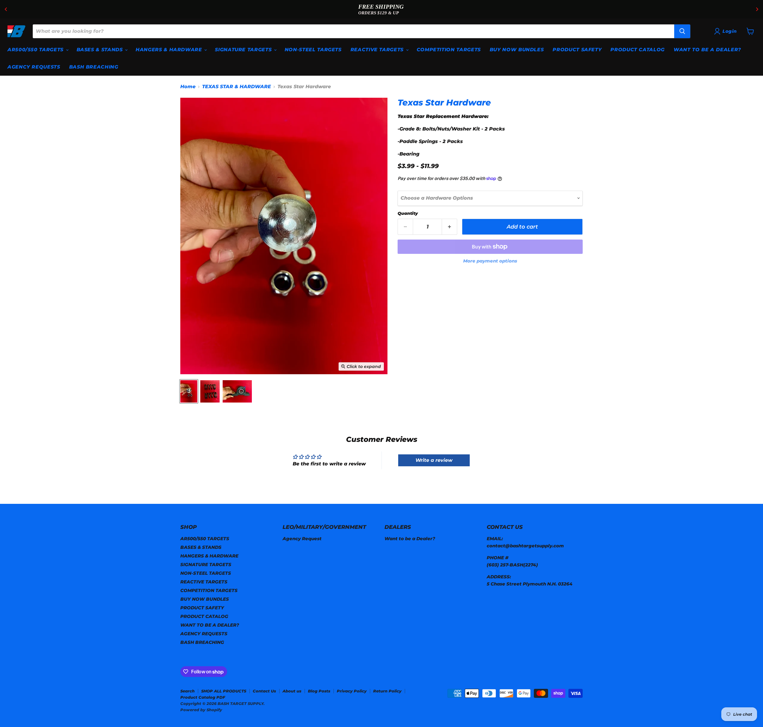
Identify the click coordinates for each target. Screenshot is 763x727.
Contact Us (264, 691)
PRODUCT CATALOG (637, 49)
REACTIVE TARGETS (378, 49)
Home (188, 86)
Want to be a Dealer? (409, 538)
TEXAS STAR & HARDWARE (236, 86)
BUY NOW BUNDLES (517, 49)
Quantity (408, 213)
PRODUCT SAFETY (577, 49)
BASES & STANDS (101, 49)
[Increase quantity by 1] (449, 227)
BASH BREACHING (93, 67)
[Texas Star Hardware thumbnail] (189, 391)
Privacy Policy (352, 691)
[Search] (682, 31)
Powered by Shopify (201, 709)
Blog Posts (319, 691)
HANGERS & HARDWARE (170, 49)
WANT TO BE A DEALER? (707, 49)
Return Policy (387, 691)
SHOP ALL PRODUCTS (223, 691)
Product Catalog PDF (202, 697)
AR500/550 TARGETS (36, 49)
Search (187, 691)
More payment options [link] (490, 260)
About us (292, 691)
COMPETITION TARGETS (449, 49)
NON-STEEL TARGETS (313, 49)
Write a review (433, 460)
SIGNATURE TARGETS (244, 49)
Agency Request (302, 538)
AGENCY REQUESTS (33, 67)
